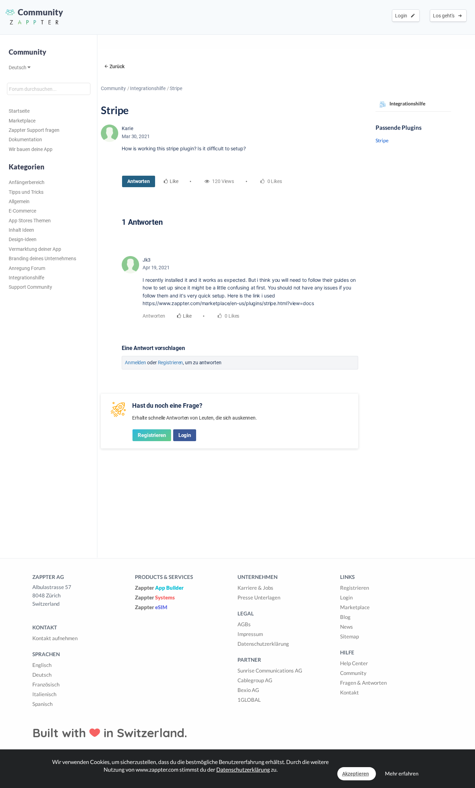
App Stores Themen (30, 220)
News (346, 626)
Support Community (30, 287)
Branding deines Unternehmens (42, 258)
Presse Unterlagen (259, 597)
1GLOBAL (249, 700)
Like (174, 181)
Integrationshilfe (26, 277)
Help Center (354, 663)
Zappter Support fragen (34, 130)
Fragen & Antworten (363, 682)
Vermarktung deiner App (35, 249)
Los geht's (445, 15)
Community (113, 88)
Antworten (138, 181)
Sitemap (349, 636)
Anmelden (135, 362)
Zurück (117, 66)
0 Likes (231, 316)
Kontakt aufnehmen (55, 638)
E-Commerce (22, 211)
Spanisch (42, 704)
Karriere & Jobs (255, 587)
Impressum (250, 634)
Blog (345, 617)
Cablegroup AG (255, 680)
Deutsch (18, 67)
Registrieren (170, 362)
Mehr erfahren (401, 773)
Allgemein (19, 201)
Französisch (45, 684)
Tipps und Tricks (26, 192)
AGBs (244, 624)
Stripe (382, 140)
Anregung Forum (27, 268)
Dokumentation (25, 139)
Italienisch (44, 694)
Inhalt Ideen (21, 230)
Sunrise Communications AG (270, 670)
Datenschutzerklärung (263, 643)
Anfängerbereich (27, 182)
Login (402, 15)
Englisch (41, 665)
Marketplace (22, 121)
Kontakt (349, 692)
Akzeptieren (355, 774)
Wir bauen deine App (31, 149)
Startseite (19, 111)
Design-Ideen (23, 239)
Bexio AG (248, 690)
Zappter (159, 587)
